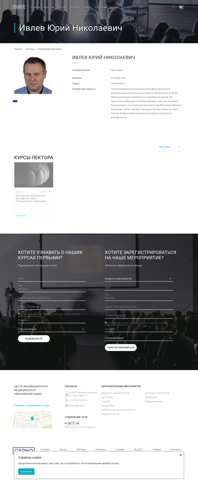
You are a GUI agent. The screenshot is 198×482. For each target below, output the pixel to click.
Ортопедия (106, 397)
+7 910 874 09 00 (78, 400)
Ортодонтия (107, 405)
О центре (35, 7)
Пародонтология (110, 414)
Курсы (47, 7)
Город (20, 286)
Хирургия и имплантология (115, 393)
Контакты (126, 7)
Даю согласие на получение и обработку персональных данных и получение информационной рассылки (49, 314)
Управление (151, 397)
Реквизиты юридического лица (31, 405)
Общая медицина (154, 401)
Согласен (26, 471)
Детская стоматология (157, 393)
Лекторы (61, 7)
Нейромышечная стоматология (118, 409)
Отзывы (87, 7)
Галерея (114, 7)
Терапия (105, 401)
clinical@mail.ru (77, 405)
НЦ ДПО (99, 7)
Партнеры (75, 7)
